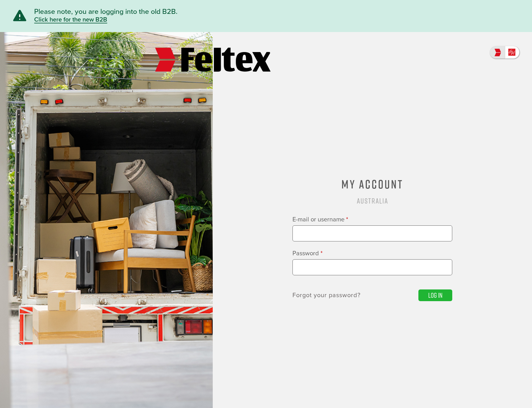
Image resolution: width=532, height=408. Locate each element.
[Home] (213, 52)
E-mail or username (320, 219)
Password (307, 253)
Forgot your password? (326, 295)
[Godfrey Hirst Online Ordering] (512, 52)
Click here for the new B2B (70, 19)
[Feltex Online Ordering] (497, 52)
